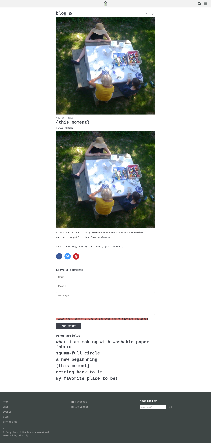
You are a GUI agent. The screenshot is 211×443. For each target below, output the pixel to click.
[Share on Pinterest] (76, 256)
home (6, 402)
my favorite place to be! (87, 378)
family (83, 247)
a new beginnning (76, 359)
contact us (10, 422)
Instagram (81, 407)
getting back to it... (83, 372)
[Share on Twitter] (67, 256)
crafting (70, 247)
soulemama (104, 237)
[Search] (199, 4)
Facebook (81, 402)
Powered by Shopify (16, 435)
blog (62, 13)
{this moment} (73, 122)
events (7, 412)
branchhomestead (38, 432)
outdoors (96, 247)
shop (6, 407)
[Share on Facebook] (59, 256)
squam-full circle (78, 353)
